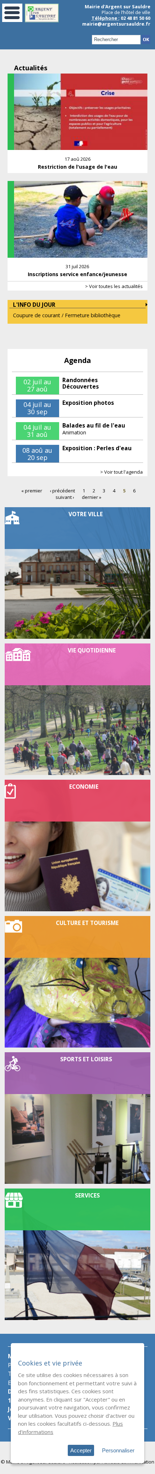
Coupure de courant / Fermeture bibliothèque (66, 315)
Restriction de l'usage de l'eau (77, 166)
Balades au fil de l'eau (93, 425)
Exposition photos (88, 403)
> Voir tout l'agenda (121, 472)
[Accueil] (42, 20)
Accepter (81, 1450)
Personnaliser (118, 1450)
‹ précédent (62, 490)
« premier (31, 490)
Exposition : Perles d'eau (97, 448)
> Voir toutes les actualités (114, 286)
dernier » (91, 496)
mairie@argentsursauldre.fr (116, 24)
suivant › (65, 496)
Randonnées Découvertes (80, 383)
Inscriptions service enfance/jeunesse (77, 274)
